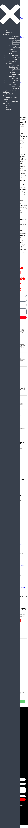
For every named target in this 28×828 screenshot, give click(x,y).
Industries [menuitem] (9, 63)
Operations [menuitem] (16, 42)
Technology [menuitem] (16, 57)
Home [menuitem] (8, 30)
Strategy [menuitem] (15, 55)
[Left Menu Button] (10, 27)
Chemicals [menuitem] (15, 80)
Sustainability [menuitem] (16, 40)
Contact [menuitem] (9, 109)
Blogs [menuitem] (8, 105)
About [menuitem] (8, 107)
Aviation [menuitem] (15, 78)
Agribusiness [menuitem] (16, 69)
